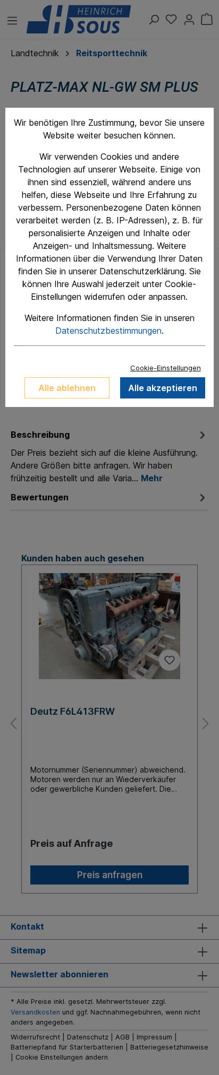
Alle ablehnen (67, 388)
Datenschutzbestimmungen (108, 330)
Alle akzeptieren (162, 388)
